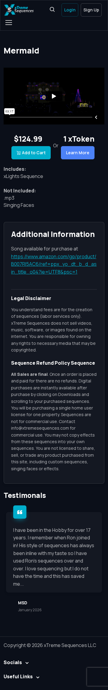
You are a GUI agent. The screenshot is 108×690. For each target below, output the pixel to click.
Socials (13, 662)
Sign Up (91, 10)
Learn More (77, 152)
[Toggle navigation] (8, 22)
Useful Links (18, 676)
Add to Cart (34, 152)
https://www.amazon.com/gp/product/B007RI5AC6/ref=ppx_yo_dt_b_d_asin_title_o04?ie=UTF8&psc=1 (54, 264)
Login (70, 10)
